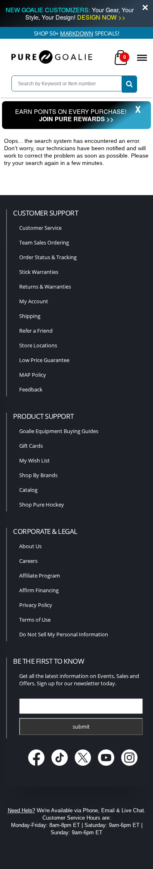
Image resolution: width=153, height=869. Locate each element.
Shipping (29, 316)
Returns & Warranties (45, 286)
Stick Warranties (38, 272)
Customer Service (40, 227)
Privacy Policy (35, 605)
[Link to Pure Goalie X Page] (83, 766)
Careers (28, 561)
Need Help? (21, 810)
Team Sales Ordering (44, 242)
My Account (33, 301)
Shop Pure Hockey (41, 504)
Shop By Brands (38, 475)
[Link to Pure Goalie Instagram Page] (129, 766)
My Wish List (34, 460)
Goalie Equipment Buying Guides (58, 431)
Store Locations (38, 345)
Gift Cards (31, 445)
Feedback (30, 389)
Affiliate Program (39, 575)
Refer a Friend (36, 330)
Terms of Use (35, 619)
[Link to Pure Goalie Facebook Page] (37, 766)
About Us (30, 546)
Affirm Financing (39, 590)
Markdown (76, 33)
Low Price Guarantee (44, 360)
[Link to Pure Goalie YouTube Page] (106, 766)
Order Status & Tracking (48, 257)
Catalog (28, 489)
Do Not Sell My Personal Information (63, 634)
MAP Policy (32, 374)
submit (81, 726)
